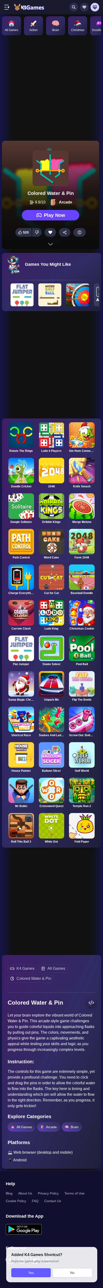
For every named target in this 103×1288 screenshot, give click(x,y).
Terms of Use (74, 1193)
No (72, 1273)
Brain (75, 1127)
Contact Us (52, 1201)
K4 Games (25, 968)
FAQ (35, 1201)
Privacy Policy (48, 1193)
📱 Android (17, 1160)
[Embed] (91, 1002)
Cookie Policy (16, 1201)
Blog (9, 1193)
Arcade (51, 1127)
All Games (56, 968)
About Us (25, 1193)
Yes (31, 1273)
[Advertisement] (51, 87)
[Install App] (95, 7)
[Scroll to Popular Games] (50, 244)
